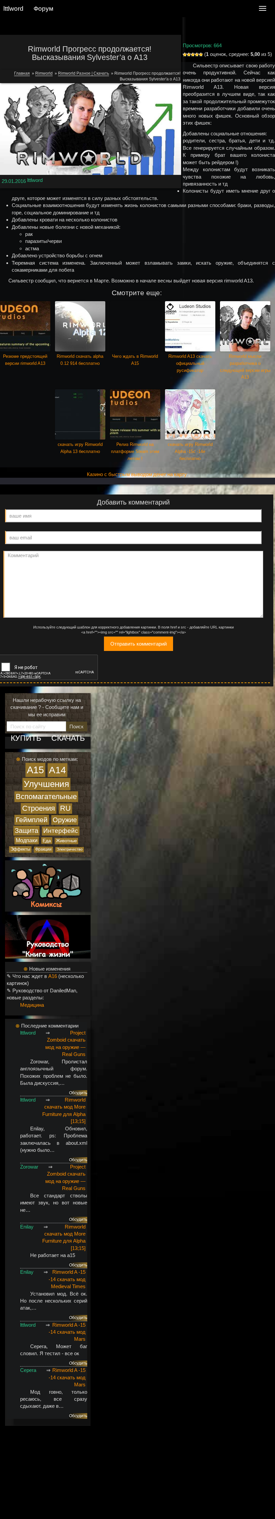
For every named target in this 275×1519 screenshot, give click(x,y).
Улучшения (46, 784)
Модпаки (27, 840)
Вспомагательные (46, 796)
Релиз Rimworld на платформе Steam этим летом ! (135, 451)
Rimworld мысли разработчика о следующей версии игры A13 (245, 367)
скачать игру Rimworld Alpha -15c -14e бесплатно (190, 451)
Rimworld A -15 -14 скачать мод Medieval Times (67, 1279)
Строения (38, 808)
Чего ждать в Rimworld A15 (135, 360)
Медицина (32, 1005)
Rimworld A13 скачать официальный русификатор (190, 363)
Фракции (43, 849)
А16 (52, 976)
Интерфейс (60, 830)
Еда (47, 840)
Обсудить (78, 1093)
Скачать (68, 738)
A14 (57, 770)
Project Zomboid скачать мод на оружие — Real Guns (65, 1043)
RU (65, 808)
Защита (26, 830)
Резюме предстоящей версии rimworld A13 (25, 360)
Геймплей (32, 820)
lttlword (35, 180)
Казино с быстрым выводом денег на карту (137, 474)
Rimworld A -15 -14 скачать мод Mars (67, 1332)
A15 (35, 769)
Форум (43, 8)
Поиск (76, 726)
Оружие (65, 819)
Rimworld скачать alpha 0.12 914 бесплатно (80, 360)
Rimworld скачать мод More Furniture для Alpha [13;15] (64, 1110)
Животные (66, 840)
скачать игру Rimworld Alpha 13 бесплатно (80, 448)
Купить (26, 738)
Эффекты (20, 849)
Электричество (69, 849)
